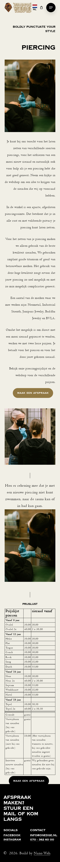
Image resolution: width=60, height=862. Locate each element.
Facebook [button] (12, 835)
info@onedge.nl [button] (43, 835)
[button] (51, 7)
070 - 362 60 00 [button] (42, 839)
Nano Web (42, 853)
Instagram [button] (12, 839)
